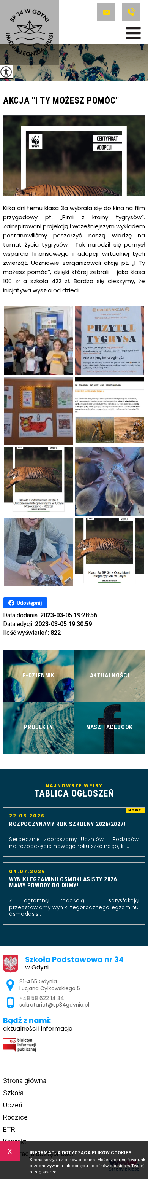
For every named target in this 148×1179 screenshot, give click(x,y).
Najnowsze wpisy (74, 791)
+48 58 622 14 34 (130, 12)
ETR (9, 1129)
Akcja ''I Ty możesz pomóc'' (61, 101)
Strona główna (24, 1081)
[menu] (133, 33)
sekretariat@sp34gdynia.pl (107, 12)
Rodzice (15, 1117)
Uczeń (12, 1105)
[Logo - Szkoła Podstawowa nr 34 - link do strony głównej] (29, 32)
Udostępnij (29, 603)
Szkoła (13, 1093)
